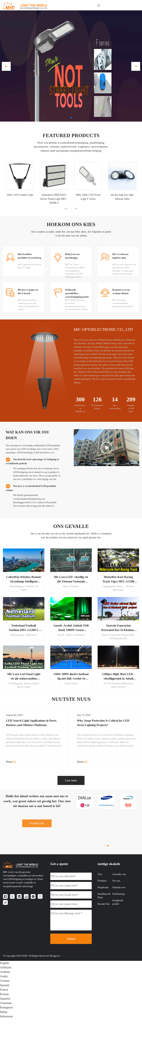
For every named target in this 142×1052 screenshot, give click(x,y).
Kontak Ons (37, 823)
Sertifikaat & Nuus (104, 896)
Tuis (100, 874)
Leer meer (71, 780)
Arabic (4, 976)
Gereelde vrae (119, 874)
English (4, 963)
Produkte (102, 880)
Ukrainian (6, 1003)
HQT (62, 956)
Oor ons (116, 880)
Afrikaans (5, 967)
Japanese (5, 998)
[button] (6, 66)
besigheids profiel (117, 902)
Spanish (4, 985)
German (4, 980)
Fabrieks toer (118, 887)
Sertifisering (118, 894)
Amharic (5, 971)
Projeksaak (103, 887)
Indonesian (6, 1016)
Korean (4, 994)
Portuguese (6, 1007)
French (4, 989)
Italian (3, 1011)
